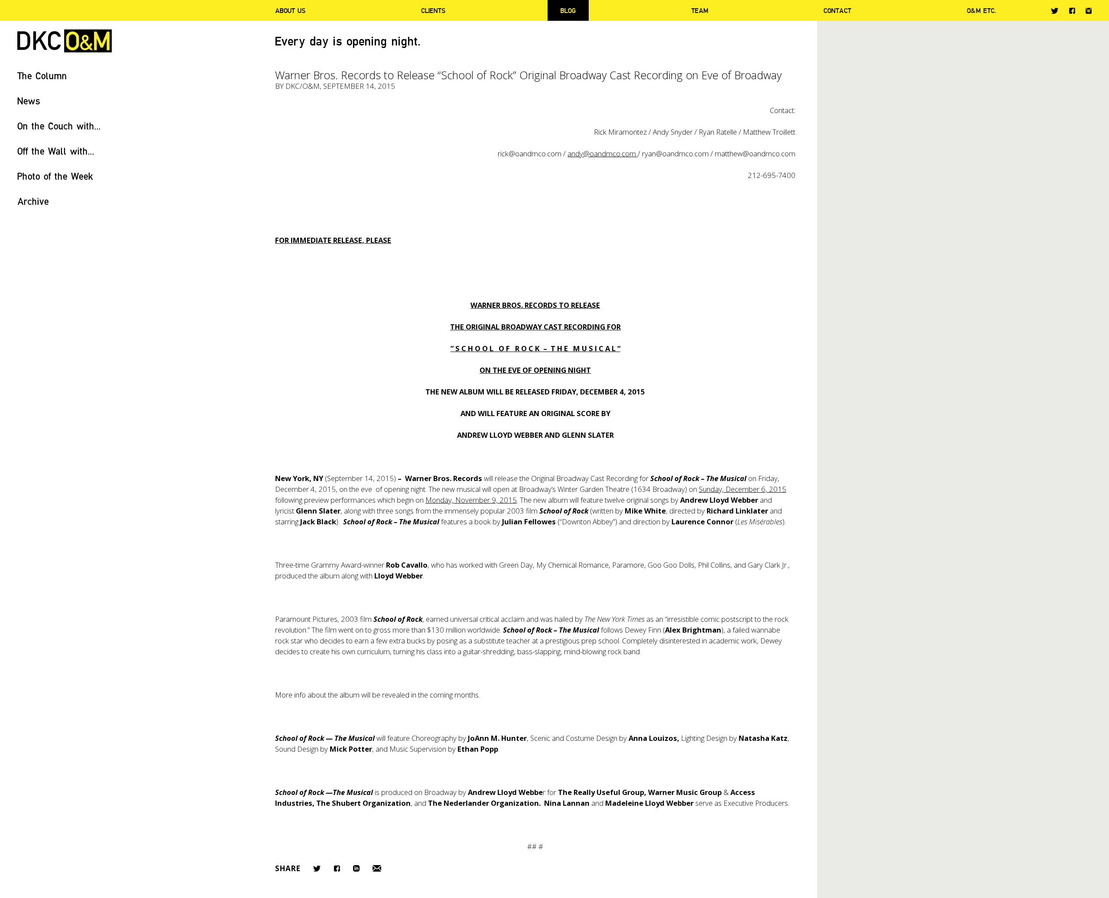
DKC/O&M (64, 40)
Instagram (1089, 11)
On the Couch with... (59, 126)
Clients (433, 10)
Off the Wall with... (55, 151)
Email (377, 868)
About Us (290, 10)
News (28, 101)
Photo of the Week (55, 176)
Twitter (1054, 11)
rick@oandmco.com (529, 153)
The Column (42, 75)
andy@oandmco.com (601, 153)
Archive (33, 201)
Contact (837, 10)
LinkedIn (356, 868)
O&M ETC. (981, 10)
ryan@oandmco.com (675, 153)
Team (699, 10)
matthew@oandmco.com (755, 153)
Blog (568, 10)
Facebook (1072, 10)
